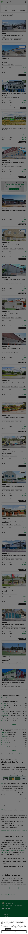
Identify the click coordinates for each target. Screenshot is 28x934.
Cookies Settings (14, 931)
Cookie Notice (8, 929)
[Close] (26, 919)
